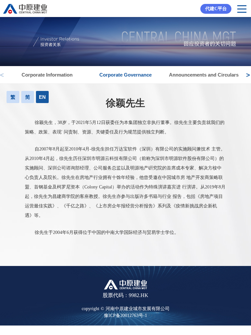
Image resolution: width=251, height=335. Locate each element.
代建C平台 (216, 8)
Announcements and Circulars (204, 75)
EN (42, 97)
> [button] (247, 71)
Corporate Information (47, 75)
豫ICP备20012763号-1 (125, 315)
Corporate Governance (125, 75)
